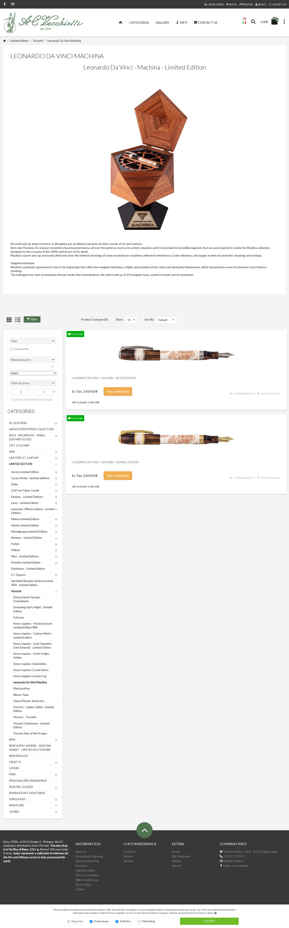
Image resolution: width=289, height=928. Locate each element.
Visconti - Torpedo (25, 717)
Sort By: (149, 319)
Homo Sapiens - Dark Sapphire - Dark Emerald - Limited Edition (33, 645)
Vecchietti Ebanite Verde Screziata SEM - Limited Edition (32, 582)
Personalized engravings (28, 780)
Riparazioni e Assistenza (27, 793)
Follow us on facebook (236, 865)
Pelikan (15, 550)
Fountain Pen (21, 348)
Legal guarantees (85, 870)
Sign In (232, 4)
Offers (14, 768)
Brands (176, 851)
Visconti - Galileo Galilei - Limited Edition (33, 709)
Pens (12, 774)
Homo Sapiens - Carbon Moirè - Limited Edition (32, 635)
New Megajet (19, 756)
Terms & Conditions (87, 875)
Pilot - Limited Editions (25, 556)
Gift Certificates (181, 856)
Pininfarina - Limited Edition (28, 568)
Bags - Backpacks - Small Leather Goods (27, 437)
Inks (12, 451)
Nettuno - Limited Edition (26, 537)
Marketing (148, 921)
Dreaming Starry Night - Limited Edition (32, 609)
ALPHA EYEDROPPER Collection (31, 429)
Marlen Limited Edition (25, 525)
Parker (15, 544)
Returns (128, 856)
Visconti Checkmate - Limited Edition (31, 725)
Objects (15, 762)
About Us (81, 851)
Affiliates (177, 861)
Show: (119, 319)
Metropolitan (21, 688)
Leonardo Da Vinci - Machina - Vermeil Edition (105, 462)
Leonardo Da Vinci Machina (64, 40)
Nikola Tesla (20, 694)
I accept (209, 921)
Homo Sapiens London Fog (29, 676)
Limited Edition (19, 40)
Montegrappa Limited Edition (29, 531)
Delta (14, 484)
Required (77, 921)
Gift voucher (19, 445)
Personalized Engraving (89, 856)
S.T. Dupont (18, 574)
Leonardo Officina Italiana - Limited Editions (32, 511)
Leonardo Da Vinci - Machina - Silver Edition (104, 378)
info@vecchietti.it (233, 861)
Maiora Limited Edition (25, 519)
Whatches (16, 805)
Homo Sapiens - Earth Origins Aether (31, 655)
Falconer (18, 617)
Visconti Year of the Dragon (30, 733)
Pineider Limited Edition (25, 562)
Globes (14, 811)
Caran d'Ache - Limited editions (30, 478)
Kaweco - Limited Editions (27, 496)
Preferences (101, 921)
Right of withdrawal (87, 880)
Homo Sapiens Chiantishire (29, 664)
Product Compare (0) (94, 319)
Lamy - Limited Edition (25, 503)
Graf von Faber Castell (25, 490)
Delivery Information (87, 861)
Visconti (38, 40)
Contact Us (278, 4)
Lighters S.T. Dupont (24, 457)
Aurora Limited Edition (25, 472)
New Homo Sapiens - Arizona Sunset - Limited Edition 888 (30, 747)
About (261, 4)
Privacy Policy (83, 884)
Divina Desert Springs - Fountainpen (27, 599)
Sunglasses (17, 799)
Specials (177, 865)
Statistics (125, 921)
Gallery (80, 889)
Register (247, 4)
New (12, 739)
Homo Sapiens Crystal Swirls (30, 670)
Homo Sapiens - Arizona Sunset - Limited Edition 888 (33, 625)
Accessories (18, 423)
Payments (81, 865)
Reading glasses (21, 786)
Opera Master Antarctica (28, 701)
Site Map (129, 861)
